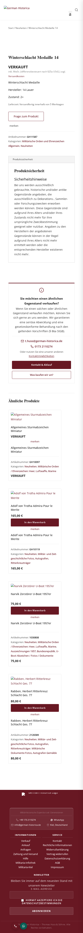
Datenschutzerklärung (57, 858)
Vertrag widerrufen (57, 854)
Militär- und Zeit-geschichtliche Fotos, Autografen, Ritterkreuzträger (34, 558)
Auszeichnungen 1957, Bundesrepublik (33, 651)
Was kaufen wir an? (41, 375)
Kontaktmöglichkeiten (41, 356)
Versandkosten (16, 76)
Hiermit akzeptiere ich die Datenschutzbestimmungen (42, 902)
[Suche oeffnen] (76, 9)
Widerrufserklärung (57, 849)
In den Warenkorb (34, 522)
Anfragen (25, 849)
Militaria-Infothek (26, 862)
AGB (57, 862)
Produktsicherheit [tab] (23, 159)
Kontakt (57, 841)
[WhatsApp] (23, 926)
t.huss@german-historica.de (43, 341)
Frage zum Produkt (26, 116)
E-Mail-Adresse (41, 889)
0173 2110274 (44, 346)
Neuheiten (21, 28)
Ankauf (26, 845)
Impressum (57, 867)
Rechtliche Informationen (57, 845)
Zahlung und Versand (25, 854)
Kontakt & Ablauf (41, 364)
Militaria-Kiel (26, 867)
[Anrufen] (15, 926)
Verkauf (25, 841)
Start (11, 28)
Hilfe (25, 858)
